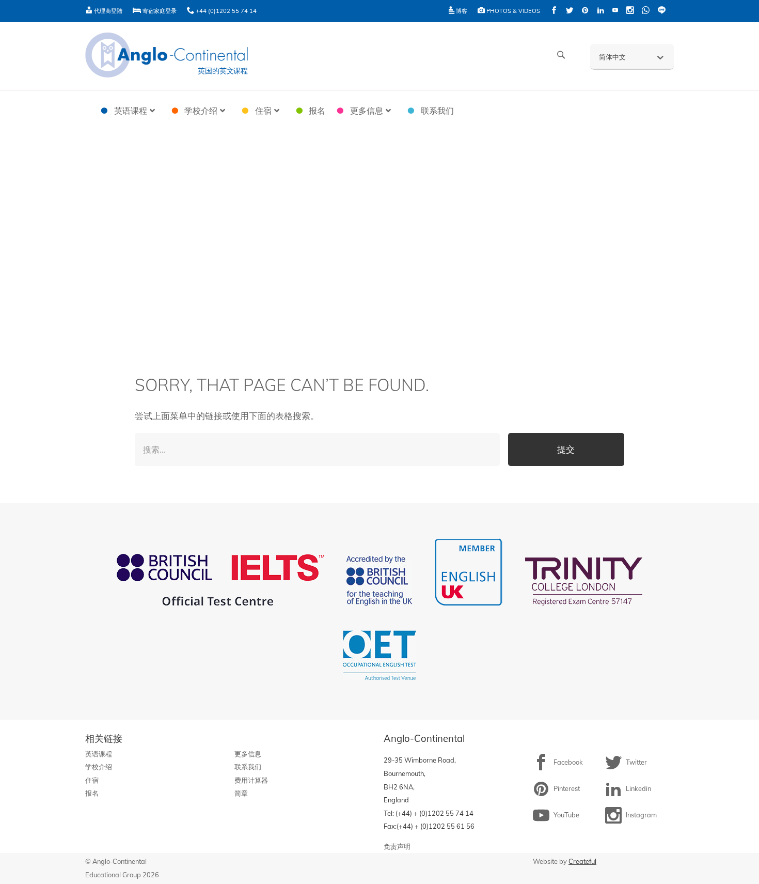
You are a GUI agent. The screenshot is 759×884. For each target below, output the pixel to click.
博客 (460, 10)
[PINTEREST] (585, 11)
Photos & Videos (512, 10)
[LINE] (662, 11)
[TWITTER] (569, 11)
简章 (241, 793)
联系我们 (247, 767)
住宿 (92, 780)
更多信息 (247, 754)
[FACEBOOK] (554, 11)
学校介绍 (98, 767)
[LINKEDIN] (600, 11)
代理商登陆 (107, 10)
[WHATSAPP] (646, 11)
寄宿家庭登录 (159, 10)
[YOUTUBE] (615, 11)
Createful (582, 861)
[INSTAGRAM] (630, 11)
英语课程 (98, 754)
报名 (92, 793)
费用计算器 (251, 780)
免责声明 (397, 846)
